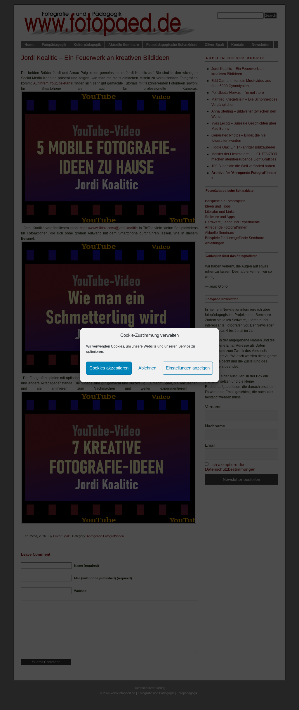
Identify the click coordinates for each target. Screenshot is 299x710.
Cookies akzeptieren (108, 367)
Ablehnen (147, 367)
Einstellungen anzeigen (188, 367)
